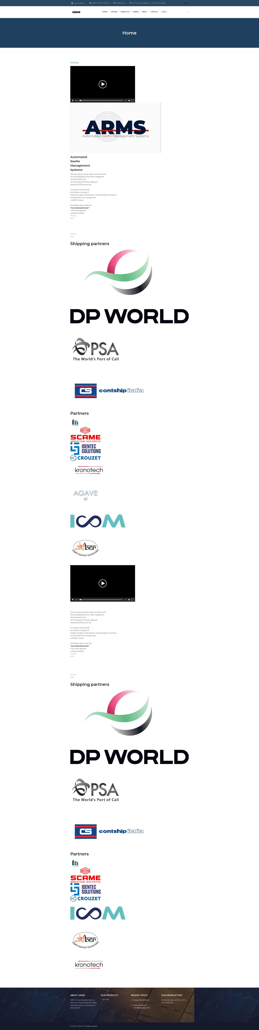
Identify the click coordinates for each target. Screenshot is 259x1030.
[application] (102, 84)
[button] (103, 84)
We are (114, 12)
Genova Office (78, 3)
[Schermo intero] (132, 100)
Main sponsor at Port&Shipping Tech (142, 1006)
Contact (154, 12)
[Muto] (129, 100)
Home (105, 12)
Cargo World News (141, 1000)
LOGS (164, 12)
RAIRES (135, 12)
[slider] (101, 100)
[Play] (73, 100)
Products (125, 12)
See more (105, 999)
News (144, 12)
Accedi (186, 3)
